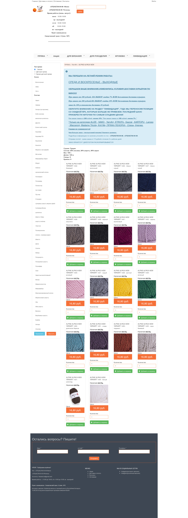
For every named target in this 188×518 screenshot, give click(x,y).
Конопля (38, 145)
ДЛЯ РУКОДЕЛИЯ (96, 56)
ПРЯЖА (39, 56)
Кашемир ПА (39, 136)
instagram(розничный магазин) (130, 473)
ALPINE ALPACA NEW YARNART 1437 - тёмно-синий (146, 166)
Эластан (38, 226)
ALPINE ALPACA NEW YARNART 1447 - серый (98, 271)
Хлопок (37, 248)
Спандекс (38, 199)
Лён (36, 302)
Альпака (38, 329)
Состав (37, 95)
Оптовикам (57, 1)
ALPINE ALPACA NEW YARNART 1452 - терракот (121, 326)
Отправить (94, 458)
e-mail (80, 448)
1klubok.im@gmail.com (45, 476)
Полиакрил (38, 176)
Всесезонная (39, 82)
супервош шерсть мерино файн (45, 203)
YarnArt (74, 64)
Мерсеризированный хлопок (44, 293)
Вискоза (37, 311)
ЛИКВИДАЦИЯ (138, 56)
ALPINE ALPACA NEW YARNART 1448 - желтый (123, 271)
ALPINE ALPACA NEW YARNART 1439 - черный (99, 218)
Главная (35, 1)
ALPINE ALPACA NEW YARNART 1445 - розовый (74, 272)
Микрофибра (39, 288)
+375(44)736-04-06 (116, 136)
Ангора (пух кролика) (41, 109)
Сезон (36, 77)
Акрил (37, 100)
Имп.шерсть (39, 306)
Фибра (37, 253)
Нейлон (37, 168)
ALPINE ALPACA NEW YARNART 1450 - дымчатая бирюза (74, 326)
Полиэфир (38, 266)
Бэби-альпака (39, 114)
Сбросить (51, 334)
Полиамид (38, 181)
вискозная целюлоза (41, 118)
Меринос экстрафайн (42, 150)
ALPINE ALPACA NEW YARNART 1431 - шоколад (74, 379)
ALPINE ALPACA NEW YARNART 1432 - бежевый (74, 166)
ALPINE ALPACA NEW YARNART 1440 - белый (98, 378)
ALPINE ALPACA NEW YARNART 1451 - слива (98, 325)
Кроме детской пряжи (44, 74)
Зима (37, 87)
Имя (39, 448)
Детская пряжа (41, 72)
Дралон (37, 123)
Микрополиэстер (40, 284)
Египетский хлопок (41, 127)
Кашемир (38, 132)
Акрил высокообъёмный (42, 275)
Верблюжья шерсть (41, 315)
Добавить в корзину (76, 211)
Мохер (37, 280)
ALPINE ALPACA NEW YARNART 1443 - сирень (146, 218)
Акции (91, 471)
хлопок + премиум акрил (42, 235)
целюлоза (38, 212)
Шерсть (37, 239)
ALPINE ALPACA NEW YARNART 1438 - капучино (74, 219)
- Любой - (39, 69)
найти (80, 11)
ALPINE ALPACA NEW (86, 64)
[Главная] (39, 8)
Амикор (37, 105)
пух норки (38, 190)
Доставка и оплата (45, 1)
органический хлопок (41, 172)
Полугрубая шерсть (41, 262)
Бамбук (37, 320)
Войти (154, 1)
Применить (40, 334)
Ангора (37, 324)
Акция (56, 56)
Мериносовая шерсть (42, 297)
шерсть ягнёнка (40, 221)
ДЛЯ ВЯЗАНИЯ (72, 56)
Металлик (38, 154)
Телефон (122, 448)
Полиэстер (38, 185)
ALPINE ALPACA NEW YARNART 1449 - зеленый (145, 272)
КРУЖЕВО (118, 56)
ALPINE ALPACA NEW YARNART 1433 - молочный (97, 166)
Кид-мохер (38, 141)
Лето (37, 91)
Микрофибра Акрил (41, 159)
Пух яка (37, 194)
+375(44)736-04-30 (131, 136)
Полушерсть (39, 257)
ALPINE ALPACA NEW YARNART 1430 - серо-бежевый (146, 326)
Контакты (66, 1)
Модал (37, 163)
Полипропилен (40, 230)
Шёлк (37, 244)
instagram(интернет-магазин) (130, 471)
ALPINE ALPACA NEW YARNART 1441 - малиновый (121, 219)
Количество (70, 202)
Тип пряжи (38, 67)
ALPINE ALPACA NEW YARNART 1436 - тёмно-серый (122, 166)
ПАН (36, 271)
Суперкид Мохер (40, 208)
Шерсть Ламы (39, 217)
